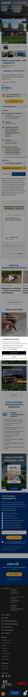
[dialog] (14, 348)
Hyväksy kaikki (14, 353)
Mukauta (14, 357)
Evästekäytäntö (13, 349)
